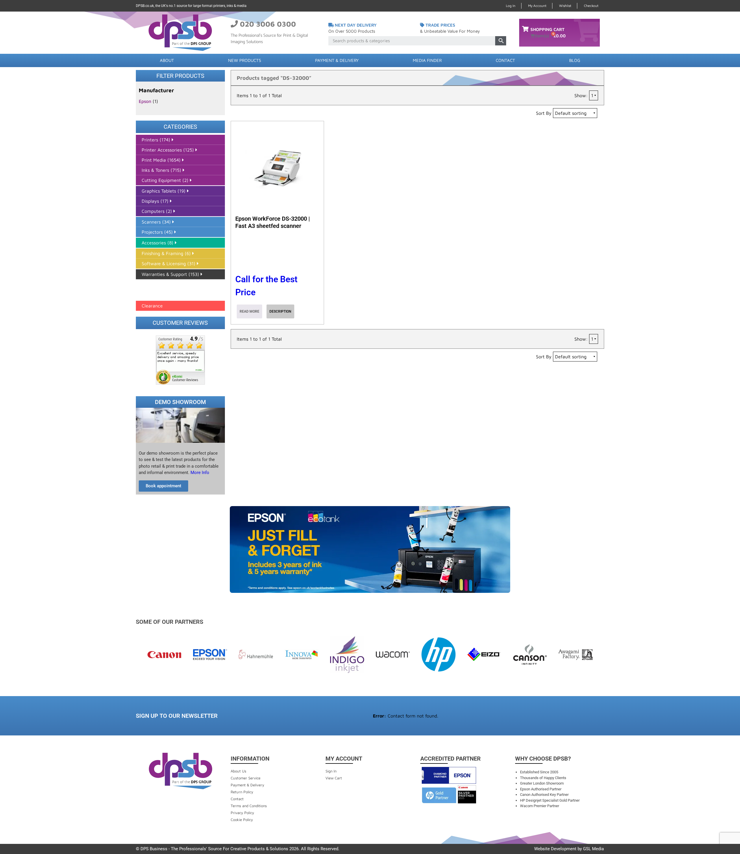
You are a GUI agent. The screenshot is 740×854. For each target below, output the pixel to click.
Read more (249, 311)
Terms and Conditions (249, 805)
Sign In (330, 771)
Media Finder (427, 60)
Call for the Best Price (266, 285)
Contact (505, 60)
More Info (199, 472)
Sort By (544, 113)
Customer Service (245, 778)
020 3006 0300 (268, 24)
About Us (238, 771)
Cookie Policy (242, 819)
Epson (145, 101)
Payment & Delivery (337, 60)
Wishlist (565, 5)
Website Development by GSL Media (569, 848)
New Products (244, 60)
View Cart (333, 778)
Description (280, 311)
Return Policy (242, 792)
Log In (510, 5)
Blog (574, 60)
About (167, 60)
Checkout (591, 5)
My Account (537, 5)
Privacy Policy (242, 812)
